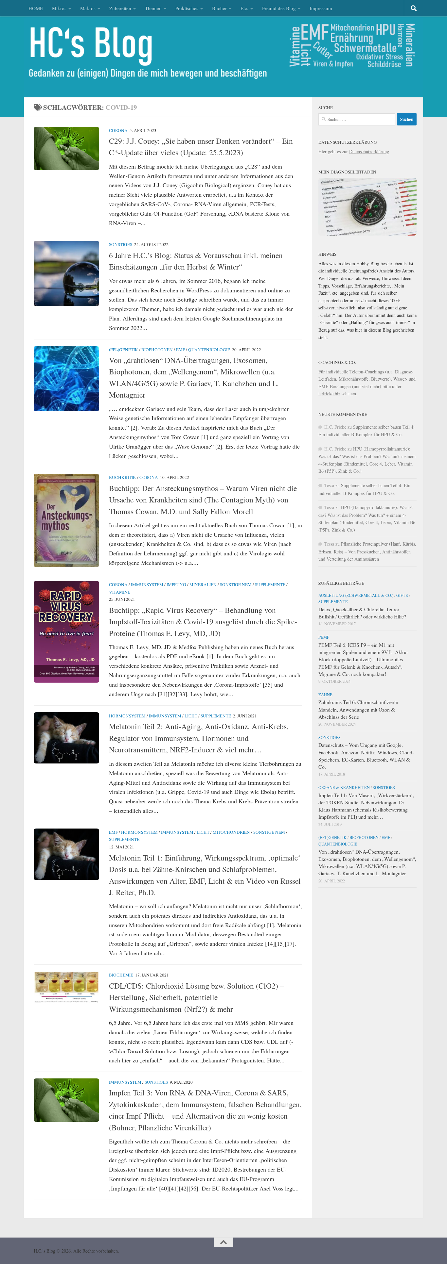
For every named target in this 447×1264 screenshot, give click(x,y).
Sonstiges (120, 244)
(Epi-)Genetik (123, 350)
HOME (35, 8)
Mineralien (203, 584)
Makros (88, 8)
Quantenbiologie (209, 350)
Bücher (219, 8)
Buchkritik (122, 477)
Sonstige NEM (236, 584)
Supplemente (270, 584)
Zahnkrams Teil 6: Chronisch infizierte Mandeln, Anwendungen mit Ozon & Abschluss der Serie (358, 709)
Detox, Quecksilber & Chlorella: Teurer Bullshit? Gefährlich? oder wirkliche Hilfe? (362, 613)
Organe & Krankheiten (344, 787)
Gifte (402, 595)
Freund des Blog (279, 8)
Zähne (325, 694)
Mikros (59, 8)
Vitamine (119, 592)
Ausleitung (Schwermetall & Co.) (355, 595)
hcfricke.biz (329, 393)
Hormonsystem (127, 716)
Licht (191, 716)
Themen (153, 8)
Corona (118, 130)
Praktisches (186, 8)
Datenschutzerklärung (369, 151)
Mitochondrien (231, 832)
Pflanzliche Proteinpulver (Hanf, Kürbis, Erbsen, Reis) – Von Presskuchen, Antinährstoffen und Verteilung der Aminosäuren (367, 551)
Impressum (321, 8)
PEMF (323, 637)
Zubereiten (120, 8)
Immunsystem (147, 584)
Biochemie (121, 975)
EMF (180, 350)
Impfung (176, 584)
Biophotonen (157, 350)
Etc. (244, 8)
